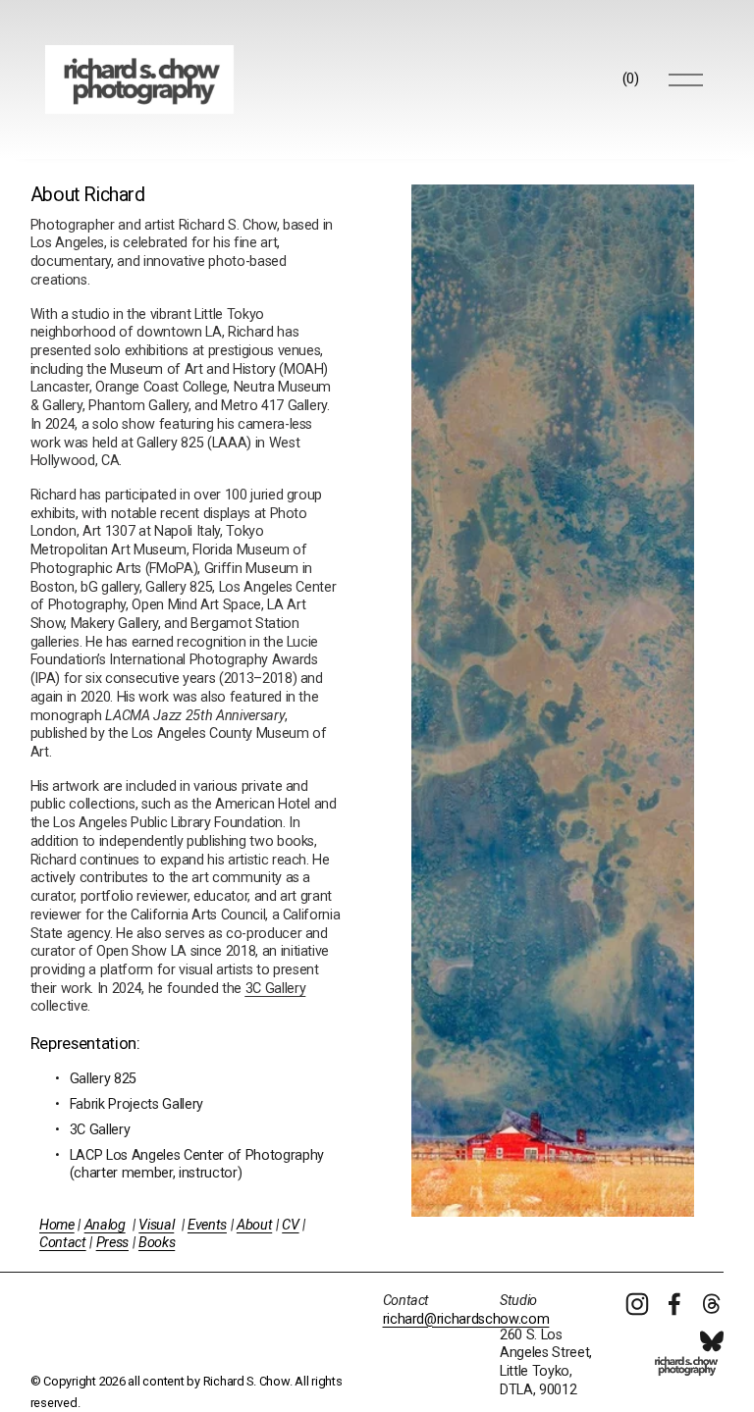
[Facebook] (674, 1304)
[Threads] (712, 1304)
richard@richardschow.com (466, 1319)
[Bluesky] (712, 1341)
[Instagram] (637, 1304)
